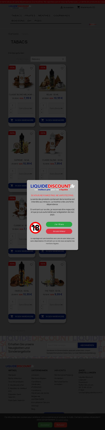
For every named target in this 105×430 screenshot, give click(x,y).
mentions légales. (52, 243)
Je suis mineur (59, 231)
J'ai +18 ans (59, 224)
